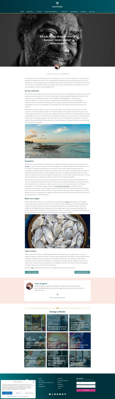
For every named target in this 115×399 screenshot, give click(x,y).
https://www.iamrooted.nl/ (57, 298)
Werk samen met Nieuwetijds (46, 382)
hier (32, 268)
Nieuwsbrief (74, 11)
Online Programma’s (51, 11)
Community (64, 11)
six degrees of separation (62, 186)
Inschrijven (85, 390)
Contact (41, 384)
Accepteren (7, 393)
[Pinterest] (62, 394)
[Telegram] (60, 394)
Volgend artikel (81, 272)
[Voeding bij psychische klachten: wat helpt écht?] (35, 358)
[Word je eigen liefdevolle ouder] (80, 358)
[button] (33, 381)
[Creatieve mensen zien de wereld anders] (80, 340)
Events (59, 382)
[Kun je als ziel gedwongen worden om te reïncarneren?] (57, 340)
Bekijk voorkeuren (29, 393)
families (27, 166)
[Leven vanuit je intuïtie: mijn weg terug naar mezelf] (35, 340)
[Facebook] (55, 394)
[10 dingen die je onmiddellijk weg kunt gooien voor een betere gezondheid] (80, 322)
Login (90, 11)
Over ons (83, 11)
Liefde (59, 388)
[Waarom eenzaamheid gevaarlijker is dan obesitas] (57, 358)
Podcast (39, 11)
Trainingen (60, 386)
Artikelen (30, 11)
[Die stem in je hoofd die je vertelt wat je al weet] (57, 322)
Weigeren (18, 393)
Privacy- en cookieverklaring (12, 396)
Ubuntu (67, 202)
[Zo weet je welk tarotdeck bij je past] (35, 322)
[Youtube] (50, 394)
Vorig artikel (32, 272)
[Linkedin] (57, 394)
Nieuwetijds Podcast (63, 380)
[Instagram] (57, 294)
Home (22, 11)
